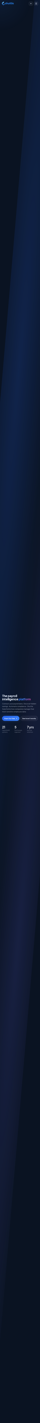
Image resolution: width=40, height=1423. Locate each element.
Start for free (9, 718)
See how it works (29, 718)
